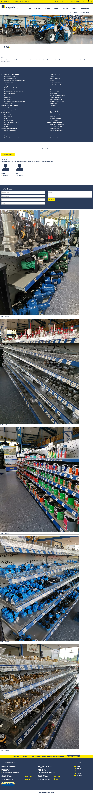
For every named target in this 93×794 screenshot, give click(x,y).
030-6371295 (6, 1)
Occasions (64, 9)
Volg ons (73, 756)
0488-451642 (60, 1)
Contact (74, 9)
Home (29, 9)
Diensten (47, 9)
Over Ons (37, 9)
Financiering (74, 13)
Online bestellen (8, 154)
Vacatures (85, 13)
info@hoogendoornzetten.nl (76, 1)
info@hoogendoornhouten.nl (22, 1)
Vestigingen (85, 9)
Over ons (79, 768)
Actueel (55, 9)
